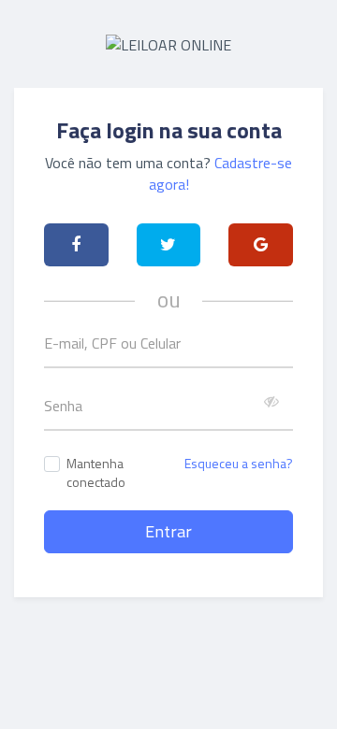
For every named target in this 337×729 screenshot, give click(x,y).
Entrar (168, 531)
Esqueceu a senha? (238, 463)
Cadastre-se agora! (221, 173)
